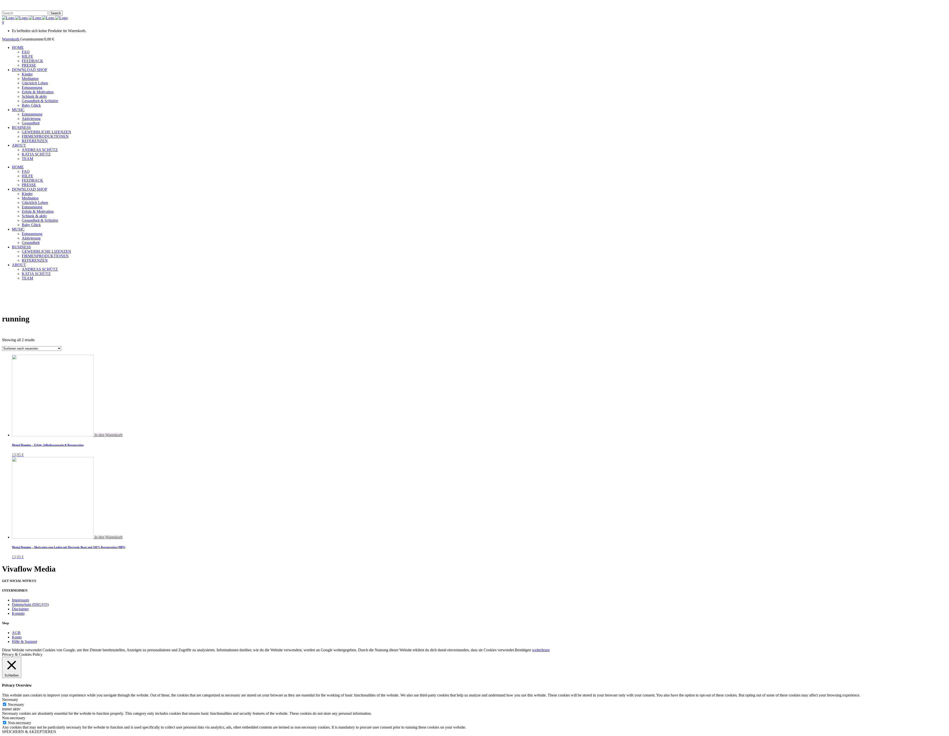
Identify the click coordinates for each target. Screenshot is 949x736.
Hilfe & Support (24, 641)
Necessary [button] (10, 699)
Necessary (16, 704)
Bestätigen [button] (523, 650)
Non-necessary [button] (13, 718)
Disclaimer (20, 609)
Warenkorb (11, 39)
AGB (16, 633)
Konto (17, 637)
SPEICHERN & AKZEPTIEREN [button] (29, 732)
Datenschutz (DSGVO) (30, 604)
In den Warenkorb (108, 435)
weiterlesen (541, 650)
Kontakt (18, 613)
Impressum (20, 600)
